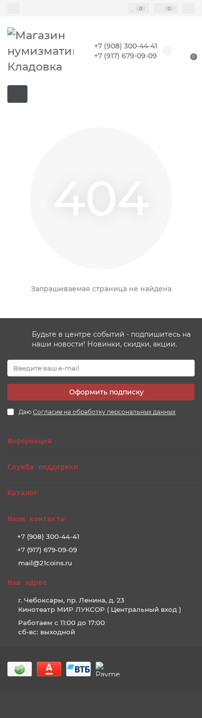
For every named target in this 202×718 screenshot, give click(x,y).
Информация (29, 441)
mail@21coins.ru (45, 563)
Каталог (22, 493)
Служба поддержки (42, 467)
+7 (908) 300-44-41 (125, 46)
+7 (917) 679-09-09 (125, 55)
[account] (188, 8)
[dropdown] (13, 8)
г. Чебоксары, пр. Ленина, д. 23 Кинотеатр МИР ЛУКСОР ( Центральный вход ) (99, 604)
